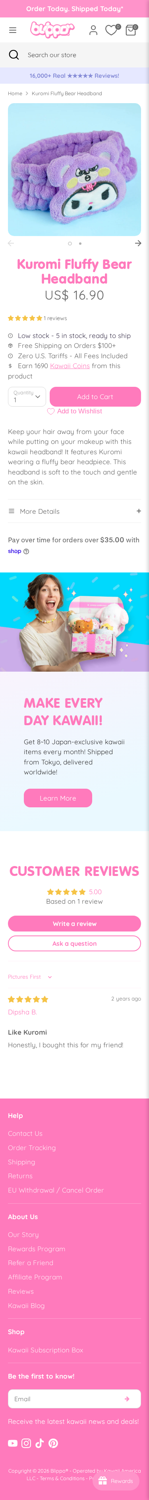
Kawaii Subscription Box (45, 1350)
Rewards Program (37, 1249)
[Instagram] (26, 1443)
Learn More (58, 798)
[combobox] (62, 54)
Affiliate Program (35, 1277)
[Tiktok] (40, 1443)
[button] (26, 318)
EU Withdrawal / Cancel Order (56, 1190)
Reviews (21, 1291)
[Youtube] (12, 1443)
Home (15, 93)
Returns (20, 1176)
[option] (74, 75)
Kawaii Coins (70, 365)
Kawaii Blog (26, 1305)
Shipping (21, 1162)
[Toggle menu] (13, 30)
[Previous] (10, 243)
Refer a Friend (30, 1262)
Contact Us (25, 1133)
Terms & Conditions (62, 1478)
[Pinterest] (53, 1443)
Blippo (58, 1470)
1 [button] (70, 244)
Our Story (23, 1234)
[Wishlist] (111, 30)
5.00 (95, 891)
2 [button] (80, 243)
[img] (28, 999)
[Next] (138, 243)
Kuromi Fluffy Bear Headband (67, 93)
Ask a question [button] (74, 943)
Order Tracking (32, 1147)
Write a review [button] (75, 924)
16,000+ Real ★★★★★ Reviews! (74, 75)
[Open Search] (14, 54)
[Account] (93, 27)
